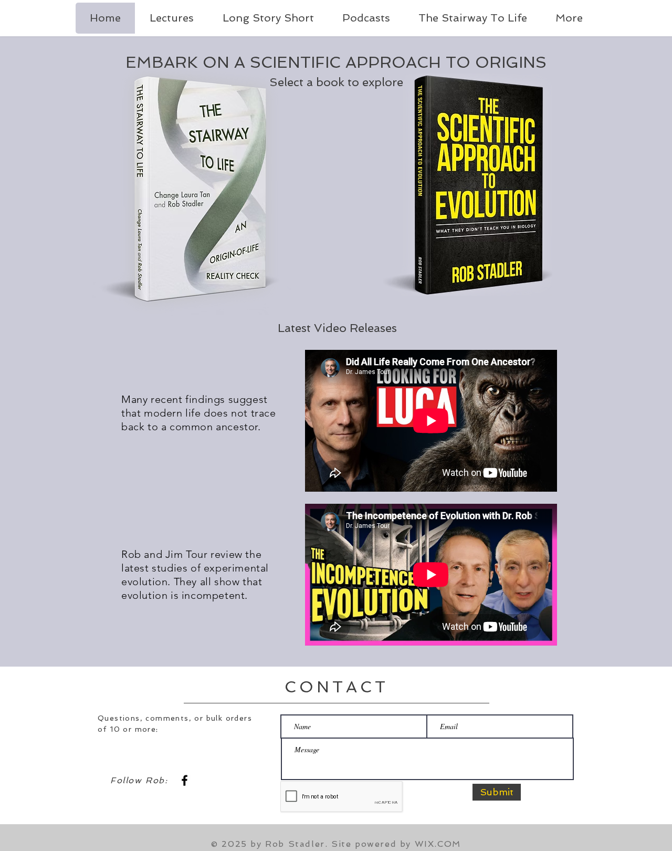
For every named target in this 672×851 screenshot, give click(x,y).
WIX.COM (438, 844)
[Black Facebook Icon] (184, 780)
